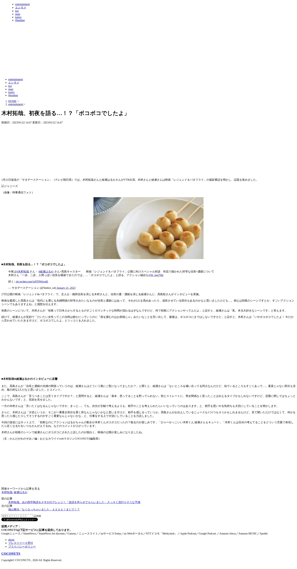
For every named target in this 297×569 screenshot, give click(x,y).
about (11, 539)
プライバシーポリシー (22, 546)
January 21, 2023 (66, 287)
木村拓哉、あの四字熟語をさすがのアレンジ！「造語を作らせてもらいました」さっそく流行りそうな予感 (74, 502)
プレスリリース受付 (20, 542)
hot (17, 10)
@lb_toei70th (155, 275)
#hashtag (20, 20)
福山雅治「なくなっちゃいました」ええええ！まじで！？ (44, 509)
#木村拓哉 (22, 271)
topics (18, 17)
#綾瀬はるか (46, 271)
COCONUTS (10, 553)
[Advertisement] (63, 66)
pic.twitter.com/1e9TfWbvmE (32, 281)
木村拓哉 (6, 492)
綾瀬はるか (21, 492)
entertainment (22, 4)
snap (17, 14)
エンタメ (20, 7)
